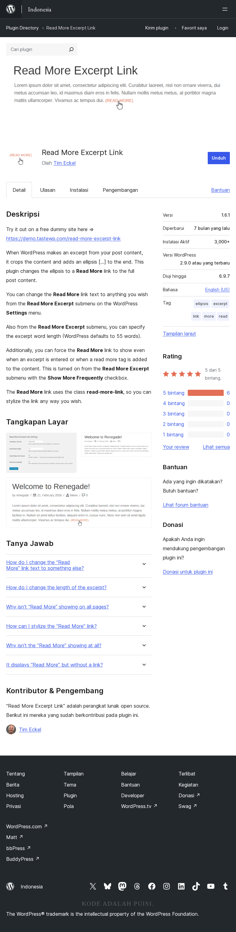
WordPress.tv (139, 806)
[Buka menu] (226, 9)
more (209, 316)
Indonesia (32, 887)
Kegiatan (188, 785)
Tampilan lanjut (179, 334)
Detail (19, 190)
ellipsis (201, 303)
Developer (132, 795)
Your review (176, 447)
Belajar (128, 774)
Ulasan (47, 190)
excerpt (220, 303)
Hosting (15, 795)
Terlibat (187, 774)
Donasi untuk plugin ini (188, 572)
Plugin (70, 795)
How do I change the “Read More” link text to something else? (45, 565)
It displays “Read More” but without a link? (54, 665)
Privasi (13, 806)
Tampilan (74, 774)
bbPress (18, 848)
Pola (69, 806)
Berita (12, 785)
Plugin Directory (22, 27)
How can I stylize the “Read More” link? (51, 626)
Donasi (189, 795)
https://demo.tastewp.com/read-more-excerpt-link (63, 238)
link (196, 316)
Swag (188, 806)
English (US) (217, 289)
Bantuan (220, 190)
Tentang (15, 774)
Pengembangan (120, 190)
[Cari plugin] (71, 49)
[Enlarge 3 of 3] (143, 486)
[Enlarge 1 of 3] (68, 441)
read (223, 316)
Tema (70, 785)
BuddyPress (23, 859)
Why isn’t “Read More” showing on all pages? (57, 607)
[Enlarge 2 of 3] (143, 441)
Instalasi (79, 190)
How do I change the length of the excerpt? (56, 587)
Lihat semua (216, 447)
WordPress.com (27, 826)
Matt (14, 837)
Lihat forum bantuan (185, 505)
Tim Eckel (64, 163)
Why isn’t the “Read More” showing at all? (53, 645)
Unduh (219, 157)
